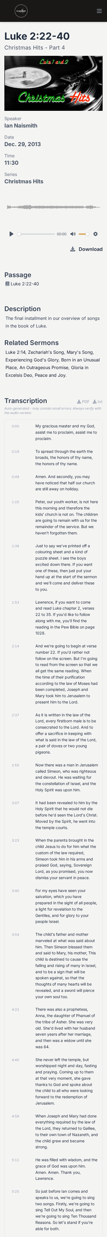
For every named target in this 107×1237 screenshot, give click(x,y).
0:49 (15, 477)
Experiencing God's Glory (31, 360)
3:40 (15, 891)
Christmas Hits (23, 181)
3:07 (15, 803)
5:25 (15, 1191)
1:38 (15, 546)
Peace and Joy (50, 375)
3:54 (15, 934)
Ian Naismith (20, 125)
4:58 (15, 1116)
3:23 (15, 840)
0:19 (15, 452)
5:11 (15, 1160)
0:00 (15, 426)
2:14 (15, 646)
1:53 (15, 602)
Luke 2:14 (15, 352)
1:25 (15, 502)
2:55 (15, 765)
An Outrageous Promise (43, 367)
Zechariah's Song (46, 352)
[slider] (36, 234)
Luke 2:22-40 (25, 283)
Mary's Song (80, 352)
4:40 (15, 1060)
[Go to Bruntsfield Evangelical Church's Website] (16, 11)
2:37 (15, 715)
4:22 (15, 1009)
